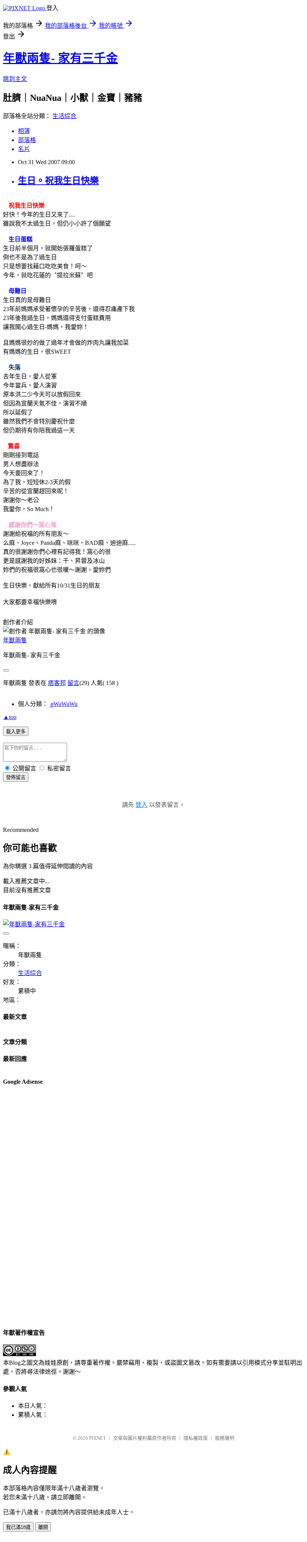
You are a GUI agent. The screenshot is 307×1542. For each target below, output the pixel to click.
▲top (9, 717)
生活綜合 (64, 116)
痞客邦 (57, 683)
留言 (73, 683)
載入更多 (15, 731)
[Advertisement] (33, 1205)
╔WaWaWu (63, 704)
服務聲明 (224, 1438)
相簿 (24, 131)
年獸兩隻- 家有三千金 (60, 58)
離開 (43, 1527)
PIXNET (97, 1438)
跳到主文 (15, 79)
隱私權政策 (195, 1438)
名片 (24, 149)
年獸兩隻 (15, 640)
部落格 (27, 140)
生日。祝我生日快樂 (58, 180)
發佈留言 (15, 777)
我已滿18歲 (18, 1527)
